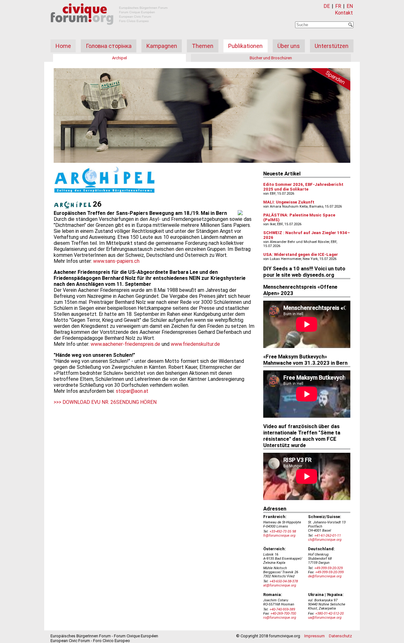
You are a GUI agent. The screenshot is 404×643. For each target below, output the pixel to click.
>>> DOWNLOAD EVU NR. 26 (85, 402)
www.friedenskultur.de (195, 344)
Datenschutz (340, 636)
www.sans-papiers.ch (116, 261)
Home (63, 46)
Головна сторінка (109, 46)
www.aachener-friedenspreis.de (125, 344)
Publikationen (245, 46)
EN (350, 6)
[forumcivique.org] (109, 30)
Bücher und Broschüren (271, 58)
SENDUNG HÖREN (136, 402)
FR (338, 6)
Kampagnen (161, 46)
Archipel (119, 58)
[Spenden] (328, 80)
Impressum (314, 636)
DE (327, 6)
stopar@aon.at (132, 391)
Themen (202, 46)
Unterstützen (331, 46)
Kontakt (344, 13)
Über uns (288, 46)
